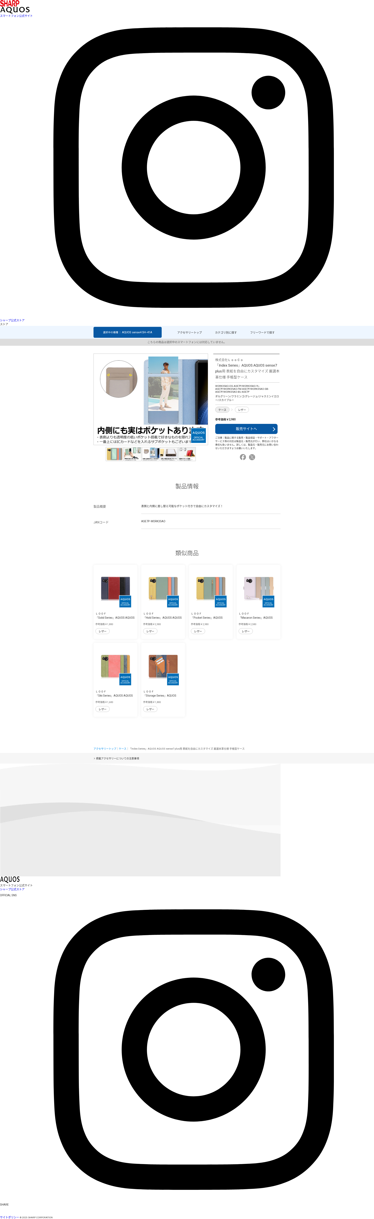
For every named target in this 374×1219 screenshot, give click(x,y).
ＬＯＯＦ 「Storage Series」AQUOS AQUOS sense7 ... (159, 695)
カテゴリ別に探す (226, 332)
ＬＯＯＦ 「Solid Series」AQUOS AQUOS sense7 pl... (115, 617)
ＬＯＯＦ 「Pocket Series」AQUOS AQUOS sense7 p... (207, 617)
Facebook (243, 457)
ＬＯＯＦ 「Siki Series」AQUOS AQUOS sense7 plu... (114, 695)
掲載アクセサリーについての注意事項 (117, 758)
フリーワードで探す (262, 332)
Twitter (252, 457)
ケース (222, 409)
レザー (242, 409)
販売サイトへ (246, 429)
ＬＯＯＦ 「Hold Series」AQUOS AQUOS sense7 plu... (162, 617)
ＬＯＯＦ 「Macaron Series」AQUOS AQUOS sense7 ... (256, 617)
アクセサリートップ (189, 332)
